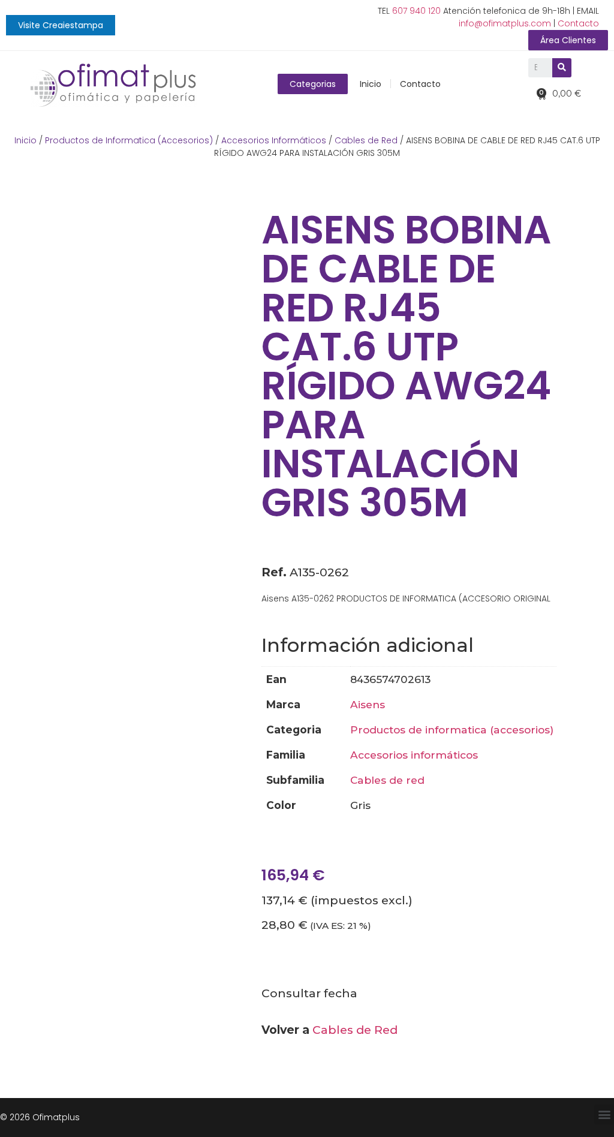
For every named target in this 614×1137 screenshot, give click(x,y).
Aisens (367, 704)
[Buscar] (561, 67)
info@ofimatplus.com (505, 23)
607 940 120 (416, 11)
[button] (60, 25)
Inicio (370, 84)
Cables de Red (366, 140)
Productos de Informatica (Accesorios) (129, 140)
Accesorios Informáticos (273, 140)
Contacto (578, 23)
